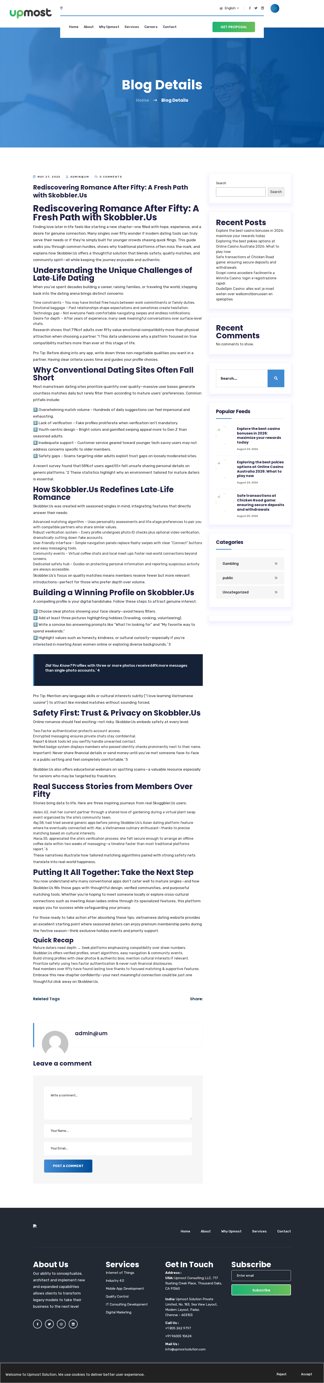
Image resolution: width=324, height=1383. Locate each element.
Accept (306, 1374)
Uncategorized (236, 592)
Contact (170, 27)
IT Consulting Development (127, 1304)
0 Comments (110, 176)
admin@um (79, 176)
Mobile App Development (125, 1289)
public (228, 578)
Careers (151, 27)
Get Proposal (234, 27)
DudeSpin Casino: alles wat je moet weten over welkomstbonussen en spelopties (245, 294)
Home (73, 27)
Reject (282, 1374)
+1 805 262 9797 (178, 1328)
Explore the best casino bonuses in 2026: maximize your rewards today (259, 435)
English (230, 8)
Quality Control (117, 1296)
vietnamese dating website (160, 917)
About (89, 27)
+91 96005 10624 (178, 1336)
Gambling (231, 564)
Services (132, 27)
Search (221, 183)
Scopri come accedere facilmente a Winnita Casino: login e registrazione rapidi (246, 278)
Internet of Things (120, 1273)
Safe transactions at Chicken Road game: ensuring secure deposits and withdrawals (246, 262)
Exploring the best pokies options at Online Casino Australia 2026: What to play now (247, 246)
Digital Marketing (118, 1312)
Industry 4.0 (115, 1281)
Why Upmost (109, 27)
